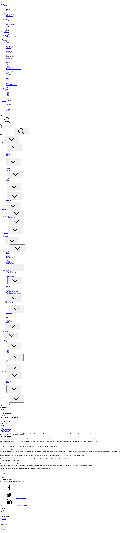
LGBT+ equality (8, 74)
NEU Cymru (8, 26)
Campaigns (4, 31)
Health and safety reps (9, 16)
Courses (3, 329)
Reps (5, 13)
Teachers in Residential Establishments (11, 85)
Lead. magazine (8, 100)
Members (5, 199)
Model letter (8, 96)
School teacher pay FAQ (6, 431)
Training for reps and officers (8, 86)
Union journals (6, 360)
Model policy (8, 94)
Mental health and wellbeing (10, 276)
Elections (7, 105)
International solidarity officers (10, 24)
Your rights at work (7, 40)
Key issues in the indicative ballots (11, 217)
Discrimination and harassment (10, 47)
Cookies (3, 528)
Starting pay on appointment (6, 429)
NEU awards (8, 106)
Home (3, 409)
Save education (6, 32)
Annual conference (9, 7)
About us (5, 5)
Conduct (7, 259)
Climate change (8, 57)
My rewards (4, 519)
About (3, 4)
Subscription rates (8, 30)
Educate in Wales (8, 98)
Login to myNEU (3, 127)
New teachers (8, 76)
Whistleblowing (8, 50)
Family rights (8, 44)
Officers (7, 102)
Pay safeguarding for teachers (6, 430)
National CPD (6, 87)
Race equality (8, 72)
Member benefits (8, 29)
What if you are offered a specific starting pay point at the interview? (10, 460)
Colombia (7, 20)
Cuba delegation (8, 21)
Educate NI (7, 99)
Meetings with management (10, 52)
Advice (3, 39)
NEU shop (3, 514)
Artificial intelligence (9, 66)
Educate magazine (8, 97)
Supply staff (8, 78)
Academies (7, 49)
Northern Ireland (4, 512)
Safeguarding (8, 64)
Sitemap (3, 529)
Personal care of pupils (9, 68)
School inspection (8, 45)
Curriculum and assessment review (11, 235)
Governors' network (9, 113)
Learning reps (8, 168)
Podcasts (5, 341)
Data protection (8, 48)
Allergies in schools (9, 271)
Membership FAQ (8, 28)
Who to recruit (8, 110)
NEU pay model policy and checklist (98, 438)
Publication (7, 92)
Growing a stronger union (10, 14)
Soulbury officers (8, 83)
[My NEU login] (0, 124)
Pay (6, 41)
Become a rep (8, 18)
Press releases (6, 89)
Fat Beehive (7, 531)
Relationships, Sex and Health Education (12, 67)
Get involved (4, 101)
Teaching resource (8, 93)
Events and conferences (7, 107)
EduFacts (7, 383)
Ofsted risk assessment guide (10, 34)
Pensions (7, 42)
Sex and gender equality (9, 71)
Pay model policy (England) (7, 473)
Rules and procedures (9, 8)
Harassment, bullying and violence (11, 54)
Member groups (6, 312)
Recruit (5, 108)
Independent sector (9, 318)
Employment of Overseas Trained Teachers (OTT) (13, 69)
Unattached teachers (9, 84)
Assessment (6, 35)
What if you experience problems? (5, 470)
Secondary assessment (9, 37)
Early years (7, 79)
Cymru (3, 511)
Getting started (8, 109)
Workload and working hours (10, 43)
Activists (5, 378)
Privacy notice (4, 527)
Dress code (7, 65)
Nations (5, 25)
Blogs (5, 90)
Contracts (7, 254)
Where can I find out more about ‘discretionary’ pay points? (9, 449)
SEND (7, 63)
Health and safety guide (9, 55)
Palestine (7, 180)
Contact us (7, 12)
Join (2, 115)
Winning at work (8, 104)
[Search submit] (21, 131)
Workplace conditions (9, 58)
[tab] (61, 427)
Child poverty (8, 60)
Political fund (8, 9)
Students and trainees (9, 313)
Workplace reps (8, 15)
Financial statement (9, 11)
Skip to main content (3, 0)
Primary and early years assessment (11, 36)
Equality (5, 70)
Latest (3, 88)
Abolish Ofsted (6, 33)
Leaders (7, 77)
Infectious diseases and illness (10, 56)
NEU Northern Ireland (9, 27)
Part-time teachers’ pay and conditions (7, 428)
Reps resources (8, 17)
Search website (2, 134)
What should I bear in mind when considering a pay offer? (8, 453)
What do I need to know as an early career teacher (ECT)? (9, 439)
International (6, 19)
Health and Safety (6, 53)
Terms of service (4, 530)
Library (5, 348)
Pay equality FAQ (5, 432)
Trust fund (7, 10)
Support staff (8, 80)
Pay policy (3, 412)
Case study (7, 111)
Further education (8, 82)
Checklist (7, 95)
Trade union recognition (9, 51)
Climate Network (8, 114)
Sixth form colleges (9, 81)
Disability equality (8, 73)
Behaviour (7, 61)
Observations (8, 62)
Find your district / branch (6, 524)
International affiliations (9, 23)
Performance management (10, 46)
